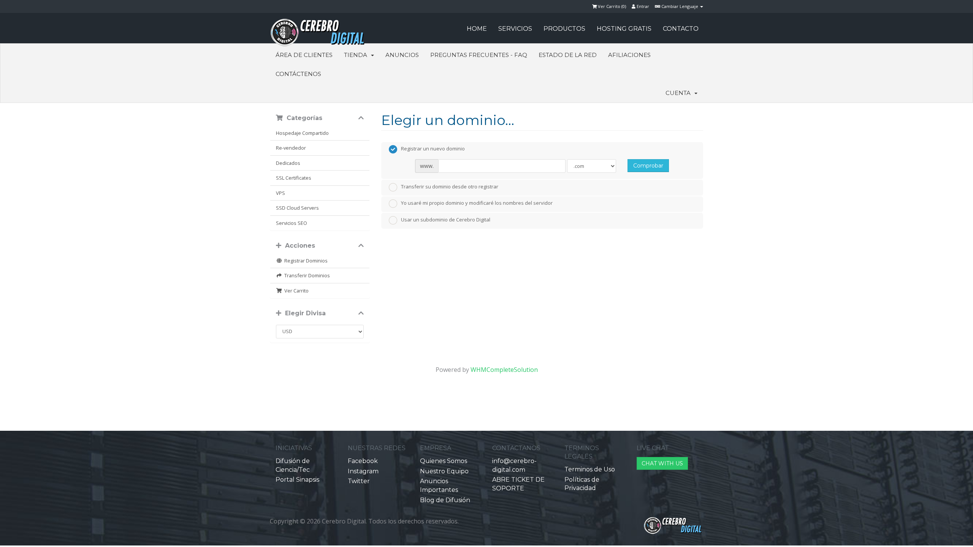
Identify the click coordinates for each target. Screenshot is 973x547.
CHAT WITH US (662, 463)
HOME (477, 28)
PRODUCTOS (564, 28)
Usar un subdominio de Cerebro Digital (445, 219)
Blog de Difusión (445, 500)
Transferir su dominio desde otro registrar (449, 186)
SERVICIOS (515, 28)
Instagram (363, 471)
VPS (280, 193)
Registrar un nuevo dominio (433, 148)
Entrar (642, 6)
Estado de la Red (568, 54)
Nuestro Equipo (444, 471)
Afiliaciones (629, 54)
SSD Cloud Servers (297, 207)
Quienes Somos (443, 461)
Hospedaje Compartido (302, 133)
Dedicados (288, 163)
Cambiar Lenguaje (679, 6)
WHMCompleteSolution (504, 369)
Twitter (359, 481)
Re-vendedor (291, 147)
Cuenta (680, 92)
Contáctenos (298, 73)
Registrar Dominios (305, 260)
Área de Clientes (304, 54)
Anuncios (402, 54)
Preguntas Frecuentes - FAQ (478, 54)
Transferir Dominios (306, 275)
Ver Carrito (295, 290)
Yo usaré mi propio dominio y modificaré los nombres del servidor (477, 203)
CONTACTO (681, 28)
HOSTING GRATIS (624, 28)
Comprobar (648, 165)
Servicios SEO (291, 223)
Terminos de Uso (589, 469)
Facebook (363, 461)
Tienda (357, 54)
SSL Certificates (293, 177)
